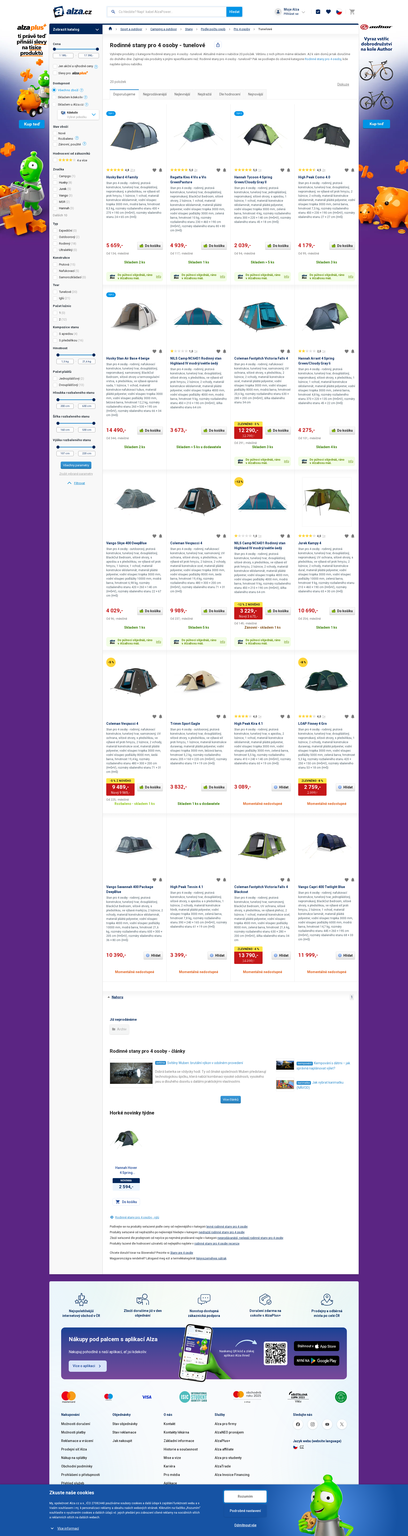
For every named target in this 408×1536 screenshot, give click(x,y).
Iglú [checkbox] (61, 298)
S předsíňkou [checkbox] (68, 340)
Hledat (234, 12)
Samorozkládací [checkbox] (70, 277)
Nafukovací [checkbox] (67, 271)
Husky (63, 182)
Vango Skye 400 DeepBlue (126, 543)
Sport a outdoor (131, 29)
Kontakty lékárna (176, 1432)
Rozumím (245, 1496)
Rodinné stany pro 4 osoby (323, 59)
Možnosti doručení (75, 1424)
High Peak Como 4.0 (314, 177)
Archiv (121, 1029)
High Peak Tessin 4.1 (186, 887)
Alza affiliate (224, 1449)
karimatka (304, 1082)
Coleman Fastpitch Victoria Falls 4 (261, 358)
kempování (305, 1063)
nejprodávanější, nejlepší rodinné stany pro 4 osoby (250, 1238)
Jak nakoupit (122, 1441)
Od (54, 49)
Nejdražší (205, 94)
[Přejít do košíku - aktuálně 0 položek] (352, 12)
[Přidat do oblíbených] (154, 170)
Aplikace (170, 1483)
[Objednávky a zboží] (318, 12)
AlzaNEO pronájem (229, 1432)
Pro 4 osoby (242, 29)
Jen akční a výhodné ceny (75, 66)
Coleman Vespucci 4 (186, 543)
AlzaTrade (223, 1466)
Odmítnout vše (245, 1525)
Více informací (68, 1528)
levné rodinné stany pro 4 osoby (227, 1226)
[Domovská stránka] (110, 29)
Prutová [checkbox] (64, 264)
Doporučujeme (124, 94)
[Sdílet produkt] (218, 45)
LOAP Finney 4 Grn (312, 723)
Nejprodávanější (155, 94)
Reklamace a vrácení (77, 1441)
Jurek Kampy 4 (309, 543)
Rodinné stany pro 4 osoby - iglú (137, 1217)
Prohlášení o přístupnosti (80, 1475)
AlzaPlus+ (222, 1441)
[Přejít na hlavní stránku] (72, 12)
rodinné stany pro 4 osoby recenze (216, 1243)
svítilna (160, 1062)
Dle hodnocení (229, 94)
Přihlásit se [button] (291, 14)
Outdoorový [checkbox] (67, 237)
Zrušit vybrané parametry (76, 473)
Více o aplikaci (84, 1366)
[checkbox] (76, 67)
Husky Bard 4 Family (122, 177)
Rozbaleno (65, 138)
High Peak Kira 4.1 (248, 723)
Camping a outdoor (163, 29)
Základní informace (179, 1441)
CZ (302, 1447)
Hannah (64, 208)
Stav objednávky (124, 1424)
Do (97, 49)
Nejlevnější (182, 94)
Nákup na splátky (74, 1458)
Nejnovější (255, 94)
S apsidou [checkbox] (66, 334)
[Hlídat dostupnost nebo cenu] (160, 170)
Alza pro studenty (228, 1458)
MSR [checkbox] (62, 202)
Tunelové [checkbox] (65, 292)
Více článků (230, 1099)
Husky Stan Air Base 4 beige (127, 358)
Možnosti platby (73, 1432)
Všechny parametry (76, 465)
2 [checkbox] (60, 319)
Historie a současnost (181, 1449)
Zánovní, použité (69, 144)
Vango (63, 195)
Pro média (172, 1475)
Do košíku (153, 246)
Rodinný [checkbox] (64, 243)
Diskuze (343, 84)
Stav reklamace (124, 1432)
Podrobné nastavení (245, 1511)
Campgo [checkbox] (65, 176)
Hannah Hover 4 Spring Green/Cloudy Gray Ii (126, 1170)
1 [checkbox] (60, 313)
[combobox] (166, 12)
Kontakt (169, 1424)
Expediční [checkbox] (65, 230)
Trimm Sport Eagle (185, 723)
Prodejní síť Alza (74, 1449)
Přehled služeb (72, 1483)
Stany (189, 29)
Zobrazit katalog (66, 29)
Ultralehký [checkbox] (65, 250)
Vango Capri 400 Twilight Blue (321, 887)
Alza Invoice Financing (232, 1475)
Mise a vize (172, 1458)
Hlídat (284, 787)
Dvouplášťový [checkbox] (68, 385)
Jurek (63, 189)
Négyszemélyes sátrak (211, 1258)
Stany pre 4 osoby (181, 1252)
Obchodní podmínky (76, 1466)
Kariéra (169, 1466)
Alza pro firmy (225, 1424)
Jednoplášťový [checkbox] (69, 378)
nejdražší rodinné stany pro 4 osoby (222, 1232)
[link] (75, 483)
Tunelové (265, 29)
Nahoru (117, 997)
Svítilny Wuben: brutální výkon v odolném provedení (205, 1063)
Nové (61, 133)
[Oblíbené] (328, 12)
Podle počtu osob (213, 29)
